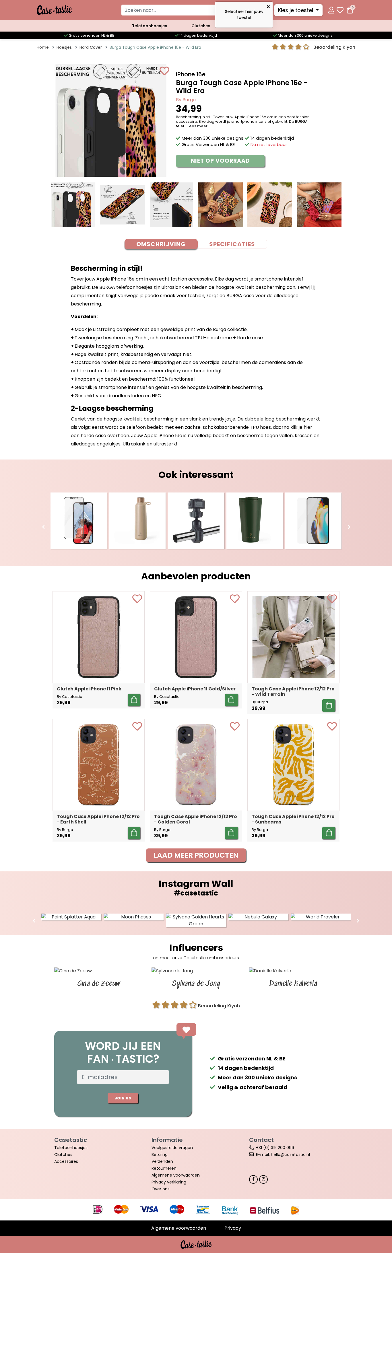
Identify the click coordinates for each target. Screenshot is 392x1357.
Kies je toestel (296, 10)
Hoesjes (64, 47)
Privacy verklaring (169, 1182)
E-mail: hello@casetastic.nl (283, 1154)
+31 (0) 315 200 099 (275, 1147)
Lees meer (197, 126)
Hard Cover (90, 47)
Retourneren (164, 1168)
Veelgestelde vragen (172, 1147)
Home (43, 47)
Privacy (232, 1228)
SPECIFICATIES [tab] (232, 244)
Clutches (200, 26)
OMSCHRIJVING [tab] (161, 244)
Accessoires (66, 1161)
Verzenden (162, 1161)
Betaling (160, 1154)
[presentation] (43, 527)
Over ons (161, 1189)
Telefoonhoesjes (149, 26)
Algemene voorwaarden (176, 1175)
